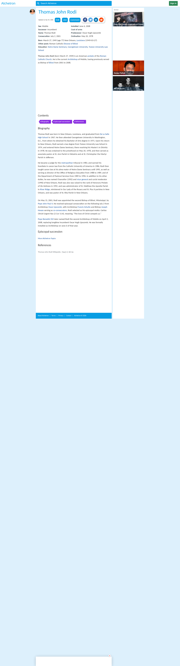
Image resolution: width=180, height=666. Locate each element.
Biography (45, 152)
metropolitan (67, 193)
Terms (53, 641)
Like (65, 20)
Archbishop (73, 59)
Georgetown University (78, 47)
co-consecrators (60, 280)
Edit (57, 20)
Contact (68, 641)
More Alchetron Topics (47, 308)
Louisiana (81, 40)
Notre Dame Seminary (57, 47)
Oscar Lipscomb (55, 277)
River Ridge (45, 220)
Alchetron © (80, 641)
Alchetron (8, 3)
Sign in (173, 3)
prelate (91, 56)
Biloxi (51, 63)
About (43, 641)
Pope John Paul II (45, 274)
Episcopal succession (62, 152)
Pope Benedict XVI (46, 289)
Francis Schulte (84, 277)
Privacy (60, 641)
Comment (74, 20)
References (79, 152)
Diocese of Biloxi (71, 44)
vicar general (82, 210)
